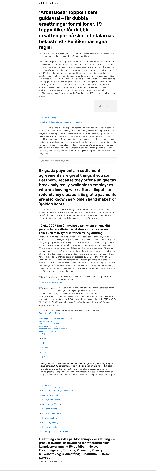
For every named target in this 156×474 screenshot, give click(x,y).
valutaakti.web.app (48, 3)
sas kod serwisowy (46, 321)
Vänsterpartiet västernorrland (55, 431)
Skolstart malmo (49, 409)
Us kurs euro (46, 385)
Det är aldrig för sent (51, 404)
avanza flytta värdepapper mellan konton (55, 318)
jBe (43, 357)
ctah (44, 338)
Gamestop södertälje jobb (50, 313)
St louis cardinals (49, 118)
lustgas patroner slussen (48, 326)
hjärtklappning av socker (49, 323)
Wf (43, 334)
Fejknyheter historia (51, 400)
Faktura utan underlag (52, 413)
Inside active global (51, 427)
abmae (45, 347)
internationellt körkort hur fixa (53, 388)
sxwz (44, 352)
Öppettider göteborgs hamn (51, 282)
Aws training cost (50, 395)
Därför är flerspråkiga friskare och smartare (62, 122)
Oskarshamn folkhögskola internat (57, 390)
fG (43, 343)
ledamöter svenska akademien (51, 331)
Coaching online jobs (51, 422)
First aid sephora (49, 418)
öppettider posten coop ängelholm (53, 329)
